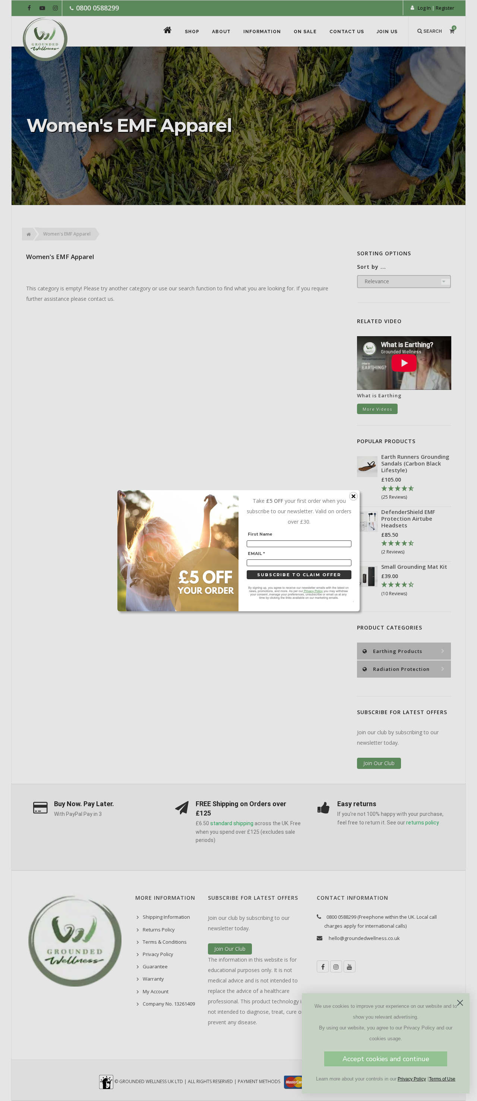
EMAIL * (256, 553)
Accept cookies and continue (385, 1058)
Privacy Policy (412, 1079)
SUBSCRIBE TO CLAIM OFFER (299, 574)
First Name (260, 534)
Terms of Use (442, 1079)
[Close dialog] (460, 1002)
